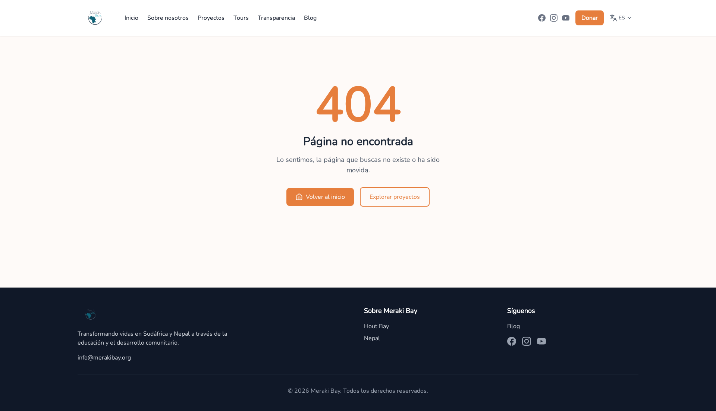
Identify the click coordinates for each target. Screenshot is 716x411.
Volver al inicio (325, 197)
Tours (241, 18)
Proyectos (211, 18)
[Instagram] (554, 18)
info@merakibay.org (104, 358)
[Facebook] (542, 18)
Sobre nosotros (168, 18)
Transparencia (276, 18)
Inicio (131, 18)
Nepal (372, 338)
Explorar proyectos (395, 197)
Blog (310, 18)
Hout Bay (376, 326)
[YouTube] (565, 18)
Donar (589, 18)
